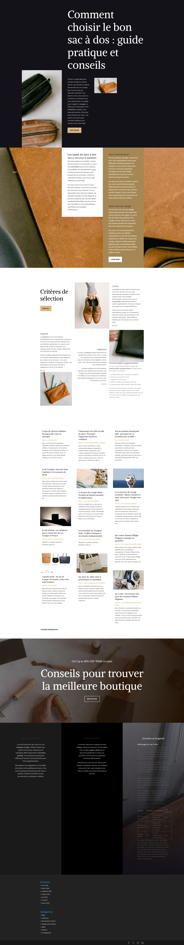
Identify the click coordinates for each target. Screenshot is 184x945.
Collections (45, 918)
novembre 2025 (47, 891)
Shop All (46, 308)
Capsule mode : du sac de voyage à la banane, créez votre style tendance (55, 579)
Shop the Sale (92, 699)
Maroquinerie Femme (133, 602)
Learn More (115, 259)
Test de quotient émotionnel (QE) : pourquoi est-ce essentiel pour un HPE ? (127, 434)
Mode (55, 585)
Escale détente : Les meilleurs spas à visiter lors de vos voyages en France (54, 533)
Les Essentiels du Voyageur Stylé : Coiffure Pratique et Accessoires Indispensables (90, 533)
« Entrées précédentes (49, 629)
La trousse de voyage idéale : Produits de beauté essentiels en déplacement (91, 495)
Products (44, 930)
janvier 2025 (45, 903)
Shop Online (74, 130)
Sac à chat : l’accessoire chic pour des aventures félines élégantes (127, 596)
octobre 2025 (46, 894)
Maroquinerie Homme (97, 443)
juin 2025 (45, 897)
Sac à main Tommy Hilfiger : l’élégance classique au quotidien (127, 538)
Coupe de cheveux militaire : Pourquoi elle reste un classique (54, 434)
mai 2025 (44, 900)
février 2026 (45, 888)
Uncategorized (58, 478)
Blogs (54, 440)
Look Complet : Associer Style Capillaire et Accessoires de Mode (55, 472)
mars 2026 (45, 885)
